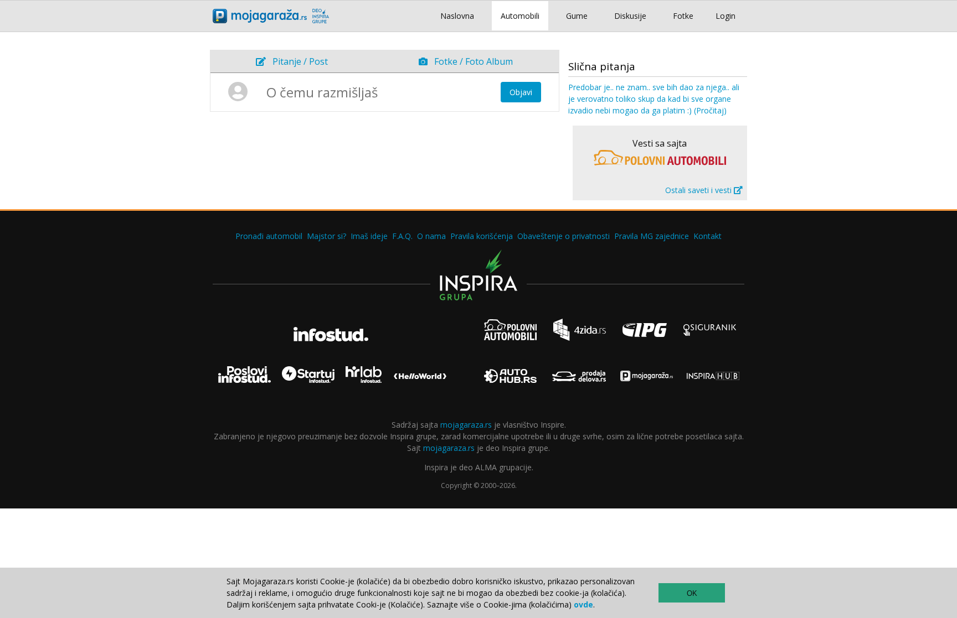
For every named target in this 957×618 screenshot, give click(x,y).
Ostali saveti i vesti (699, 190)
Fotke (683, 16)
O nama (431, 236)
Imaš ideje (369, 236)
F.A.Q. (402, 236)
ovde (583, 604)
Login (725, 16)
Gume (577, 16)
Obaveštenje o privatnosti (563, 236)
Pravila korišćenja (481, 236)
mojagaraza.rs (466, 424)
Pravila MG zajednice (651, 236)
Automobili (520, 16)
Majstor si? (326, 236)
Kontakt (707, 236)
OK (692, 593)
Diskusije (630, 16)
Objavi (521, 92)
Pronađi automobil (268, 236)
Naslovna (457, 16)
